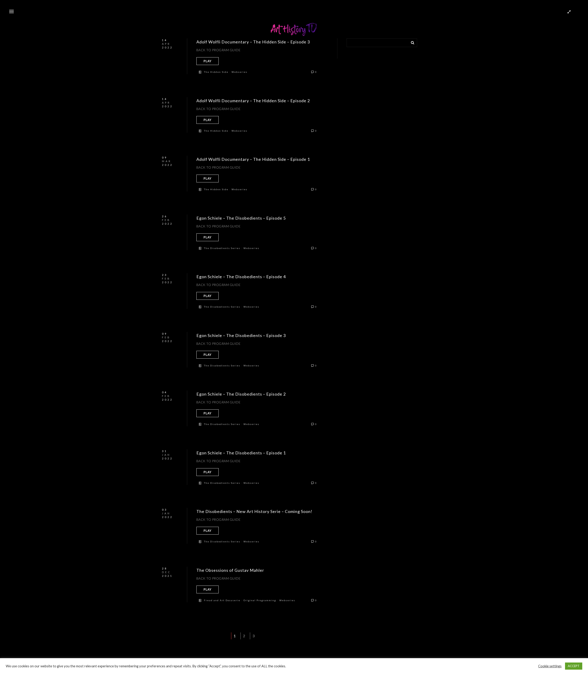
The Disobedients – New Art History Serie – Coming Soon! (254, 511)
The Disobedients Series (222, 248)
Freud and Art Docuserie (222, 600)
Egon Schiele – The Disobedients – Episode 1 (241, 452)
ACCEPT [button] (574, 666)
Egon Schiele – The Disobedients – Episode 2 (241, 393)
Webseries (239, 72)
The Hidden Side (216, 72)
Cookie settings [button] (550, 666)
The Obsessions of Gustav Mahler (230, 570)
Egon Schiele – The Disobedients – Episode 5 (241, 218)
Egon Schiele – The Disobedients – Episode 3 (241, 335)
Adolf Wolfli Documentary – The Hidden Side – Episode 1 (253, 159)
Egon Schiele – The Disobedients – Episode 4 (241, 276)
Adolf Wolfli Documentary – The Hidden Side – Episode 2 (253, 100)
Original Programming (259, 600)
